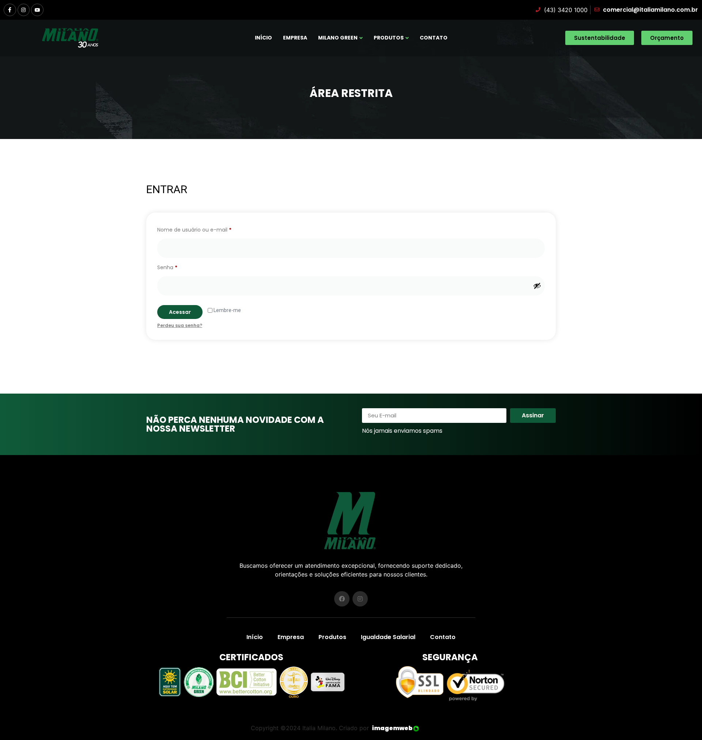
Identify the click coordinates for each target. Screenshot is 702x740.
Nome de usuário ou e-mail (208, 229)
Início (254, 637)
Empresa (295, 37)
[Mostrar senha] (537, 286)
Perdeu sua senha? (179, 325)
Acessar (180, 312)
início (263, 37)
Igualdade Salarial (388, 637)
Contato (434, 37)
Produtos (389, 37)
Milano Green (338, 37)
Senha (181, 266)
